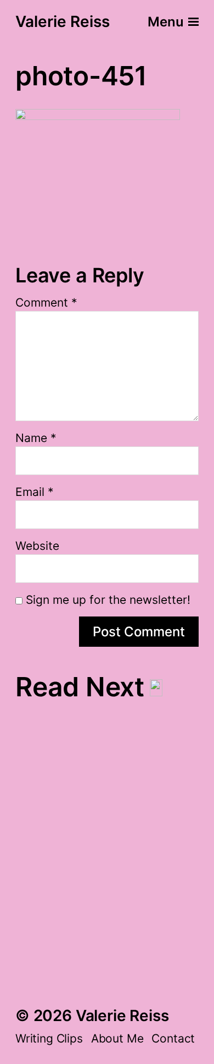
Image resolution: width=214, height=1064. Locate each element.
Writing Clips (49, 1038)
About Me (117, 1038)
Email (34, 492)
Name (36, 438)
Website (37, 546)
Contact (173, 1038)
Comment (46, 302)
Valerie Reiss (62, 22)
